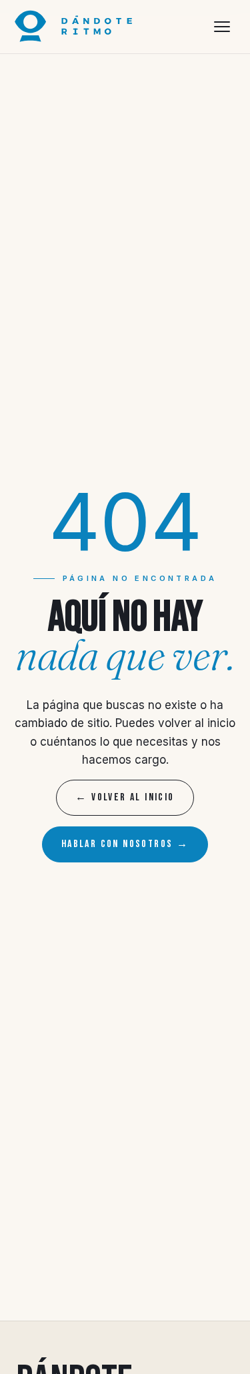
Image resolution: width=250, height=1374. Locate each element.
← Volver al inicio (124, 797)
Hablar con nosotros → (125, 844)
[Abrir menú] (222, 26)
